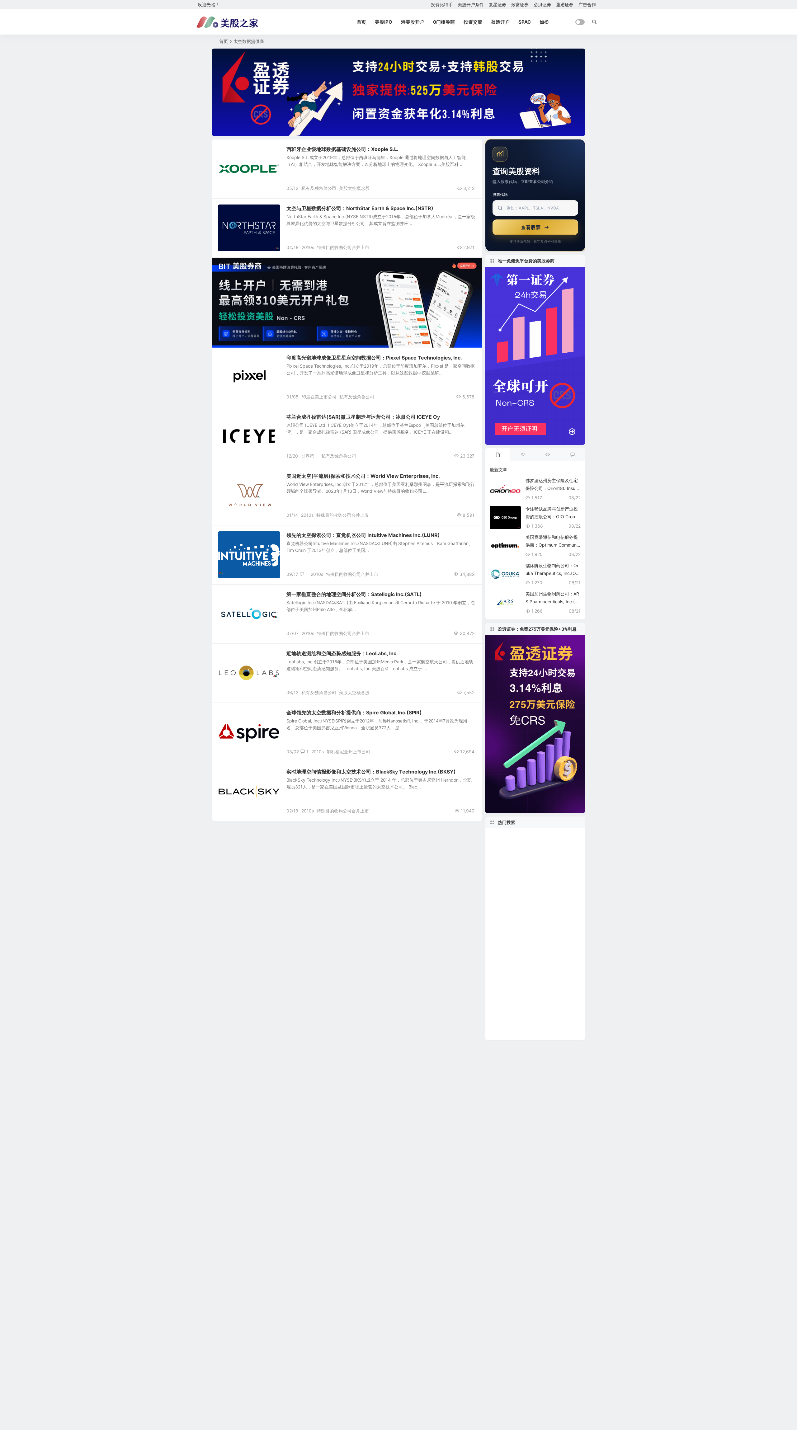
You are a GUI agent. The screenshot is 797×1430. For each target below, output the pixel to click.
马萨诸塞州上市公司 (513, 883)
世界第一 (309, 456)
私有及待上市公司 (238, 152)
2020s (498, 836)
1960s (542, 855)
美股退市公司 (548, 845)
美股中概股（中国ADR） (520, 874)
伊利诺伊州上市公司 (530, 836)
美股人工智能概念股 (515, 1032)
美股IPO (383, 22)
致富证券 (520, 4)
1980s (499, 929)
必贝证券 (542, 4)
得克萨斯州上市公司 (539, 986)
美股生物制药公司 (513, 864)
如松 (544, 22)
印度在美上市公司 (319, 396)
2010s (308, 247)
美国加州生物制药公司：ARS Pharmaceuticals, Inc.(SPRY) (553, 601)
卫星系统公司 (235, 775)
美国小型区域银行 (557, 967)
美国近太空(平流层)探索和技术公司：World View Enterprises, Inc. (363, 476)
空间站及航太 (235, 211)
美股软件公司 (508, 1004)
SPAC (524, 22)
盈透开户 (500, 22)
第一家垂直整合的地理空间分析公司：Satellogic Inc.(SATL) (354, 594)
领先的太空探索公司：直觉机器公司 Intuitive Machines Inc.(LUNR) (363, 535)
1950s (497, 920)
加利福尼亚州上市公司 (348, 751)
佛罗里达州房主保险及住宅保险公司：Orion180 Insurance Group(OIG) (552, 488)
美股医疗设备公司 (554, 939)
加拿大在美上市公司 (532, 920)
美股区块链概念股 (508, 1013)
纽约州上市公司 (552, 1023)
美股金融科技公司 (511, 911)
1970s (556, 976)
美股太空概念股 (354, 188)
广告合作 (587, 4)
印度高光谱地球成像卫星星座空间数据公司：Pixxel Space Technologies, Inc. (374, 358)
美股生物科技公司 (511, 948)
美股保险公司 (544, 1004)
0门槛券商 (444, 22)
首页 (361, 22)
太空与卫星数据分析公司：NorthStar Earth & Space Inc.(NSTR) (359, 208)
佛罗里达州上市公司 (512, 967)
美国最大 (540, 1013)
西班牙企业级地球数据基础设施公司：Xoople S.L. (342, 149)
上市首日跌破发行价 (511, 939)
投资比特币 (442, 4)
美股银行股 (536, 892)
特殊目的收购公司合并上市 (343, 247)
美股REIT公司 (504, 892)
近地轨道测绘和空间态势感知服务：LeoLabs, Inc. (342, 653)
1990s (499, 976)
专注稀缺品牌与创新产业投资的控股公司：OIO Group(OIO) (552, 516)
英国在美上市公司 (555, 911)
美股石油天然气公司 (511, 855)
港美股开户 (412, 22)
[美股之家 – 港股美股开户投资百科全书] (227, 22)
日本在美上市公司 (510, 1023)
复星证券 (497, 4)
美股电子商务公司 (529, 929)
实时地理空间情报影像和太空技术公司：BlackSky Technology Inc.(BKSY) (371, 772)
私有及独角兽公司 (318, 188)
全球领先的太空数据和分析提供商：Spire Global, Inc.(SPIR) (354, 712)
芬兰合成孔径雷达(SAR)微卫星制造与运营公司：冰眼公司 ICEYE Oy (363, 417)
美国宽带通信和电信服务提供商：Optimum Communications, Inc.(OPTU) (553, 544)
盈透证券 (564, 4)
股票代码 (500, 194)
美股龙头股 (528, 976)
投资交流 (473, 22)
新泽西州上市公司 (508, 845)
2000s (554, 1032)
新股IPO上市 (558, 883)
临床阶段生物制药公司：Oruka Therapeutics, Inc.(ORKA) (552, 573)
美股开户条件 (471, 4)
